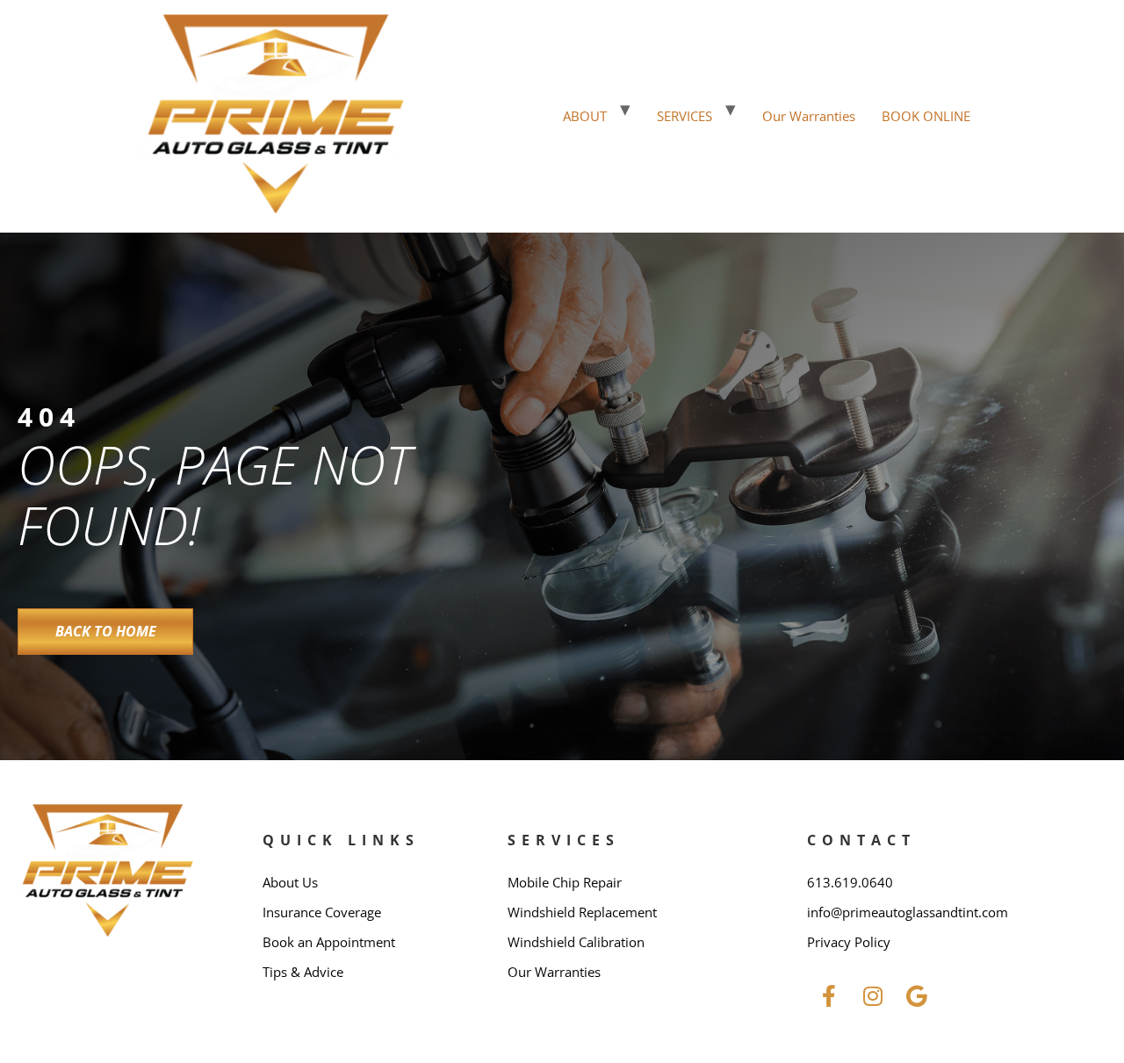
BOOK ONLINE (926, 116)
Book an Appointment (329, 942)
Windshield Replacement (582, 912)
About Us (290, 882)
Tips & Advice (303, 971)
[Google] (917, 996)
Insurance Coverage (322, 912)
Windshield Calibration (576, 942)
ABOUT (585, 116)
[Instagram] (873, 996)
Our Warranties (808, 116)
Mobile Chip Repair (565, 882)
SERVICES (684, 116)
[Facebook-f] (829, 996)
